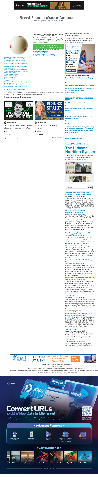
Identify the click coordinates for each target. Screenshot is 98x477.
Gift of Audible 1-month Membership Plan (14, 62)
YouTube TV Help (71, 329)
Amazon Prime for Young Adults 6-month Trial (16, 71)
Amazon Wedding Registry (11, 74)
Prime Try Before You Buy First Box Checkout (15, 86)
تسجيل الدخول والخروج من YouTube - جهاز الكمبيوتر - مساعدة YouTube (78, 233)
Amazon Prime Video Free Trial (12, 91)
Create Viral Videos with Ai (73, 138)
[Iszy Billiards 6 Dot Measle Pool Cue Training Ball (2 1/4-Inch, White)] (18, 44)
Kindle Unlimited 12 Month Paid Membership (15, 63)
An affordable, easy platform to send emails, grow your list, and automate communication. (79, 90)
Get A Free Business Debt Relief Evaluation (79, 103)
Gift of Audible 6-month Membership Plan (14, 60)
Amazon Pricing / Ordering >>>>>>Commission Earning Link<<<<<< (48, 46)
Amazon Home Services (10, 79)
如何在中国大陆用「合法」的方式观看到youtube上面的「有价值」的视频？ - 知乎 (78, 193)
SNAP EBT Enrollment (10, 65)
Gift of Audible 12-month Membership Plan (44, 54)
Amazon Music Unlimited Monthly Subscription (16, 88)
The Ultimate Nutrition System (80, 149)
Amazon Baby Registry (10, 72)
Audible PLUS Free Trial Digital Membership (15, 66)
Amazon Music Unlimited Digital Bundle (14, 89)
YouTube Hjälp (70, 339)
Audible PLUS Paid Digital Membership (14, 57)
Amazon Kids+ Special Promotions (13, 85)
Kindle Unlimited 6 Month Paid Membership (15, 69)
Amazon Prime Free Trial (10, 75)
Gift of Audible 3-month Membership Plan (14, 59)
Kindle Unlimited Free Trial (11, 77)
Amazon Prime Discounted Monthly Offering (15, 82)
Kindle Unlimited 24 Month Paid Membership (44, 56)
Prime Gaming (7, 80)
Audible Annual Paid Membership (41, 52)
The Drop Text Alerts (9, 68)
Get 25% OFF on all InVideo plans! (76, 144)
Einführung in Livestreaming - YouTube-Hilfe (79, 278)
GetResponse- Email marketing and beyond (79, 86)
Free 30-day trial (78, 42)
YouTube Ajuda (70, 295)
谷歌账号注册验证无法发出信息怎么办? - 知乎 (79, 313)
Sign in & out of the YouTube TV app (77, 246)
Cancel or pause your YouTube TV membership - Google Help (76, 211)
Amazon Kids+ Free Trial (10, 83)
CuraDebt (68, 124)
